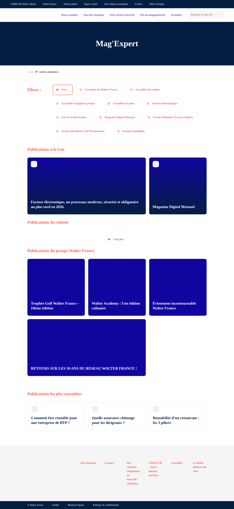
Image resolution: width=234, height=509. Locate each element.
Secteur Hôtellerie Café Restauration (82, 131)
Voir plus (118, 239)
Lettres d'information (74, 117)
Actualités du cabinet (147, 89)
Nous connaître (69, 15)
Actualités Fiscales (123, 103)
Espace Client (90, 4)
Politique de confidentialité (106, 505)
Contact (138, 4)
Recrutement (88, 463)
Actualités (176, 15)
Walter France (50, 4)
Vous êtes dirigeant (93, 15)
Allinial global (70, 4)
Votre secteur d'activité (121, 15)
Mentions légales (76, 505)
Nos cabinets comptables (116, 4)
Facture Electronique (164, 103)
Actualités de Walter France (101, 89)
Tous (64, 89)
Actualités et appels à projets (78, 103)
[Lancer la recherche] (222, 14)
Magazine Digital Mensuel (119, 117)
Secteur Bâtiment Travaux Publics (173, 117)
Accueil (30, 72)
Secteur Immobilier (133, 131)
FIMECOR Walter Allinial (23, 4)
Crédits (55, 505)
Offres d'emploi (156, 4)
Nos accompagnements (152, 15)
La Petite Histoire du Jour (199, 467)
